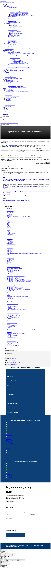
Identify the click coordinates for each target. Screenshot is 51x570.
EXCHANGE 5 (10, 211)
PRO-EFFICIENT (10, 222)
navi (23, 560)
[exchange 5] (6, 463)
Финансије (9, 339)
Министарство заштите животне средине (16, 282)
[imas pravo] (9, 435)
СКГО (8, 324)
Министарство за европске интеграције (15, 279)
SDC (8, 225)
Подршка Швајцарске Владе (13, 301)
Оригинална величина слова (10, 553)
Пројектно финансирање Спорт (14, 314)
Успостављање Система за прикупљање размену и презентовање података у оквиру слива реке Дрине (29, 338)
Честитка (9, 344)
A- (1, 553)
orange (17, 560)
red (13, 560)
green (8, 560)
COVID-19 (9, 208)
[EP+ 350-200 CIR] (9, 475)
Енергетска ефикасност (12, 235)
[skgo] (6, 426)
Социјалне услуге (11, 326)
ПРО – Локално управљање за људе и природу (17, 309)
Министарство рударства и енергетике (15, 287)
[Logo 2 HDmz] (9, 449)
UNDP (8, 229)
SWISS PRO (9, 227)
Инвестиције (10, 242)
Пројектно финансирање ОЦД (13, 313)
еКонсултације (10, 234)
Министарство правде (11, 286)
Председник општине (11, 306)
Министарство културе (12, 283)
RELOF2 (9, 224)
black (2, 560)
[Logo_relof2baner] (9, 474)
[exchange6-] (9, 477)
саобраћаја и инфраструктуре (13, 319)
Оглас (8, 295)
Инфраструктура (10, 245)
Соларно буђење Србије (12, 325)
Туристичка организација (12, 335)
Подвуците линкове (4, 561)
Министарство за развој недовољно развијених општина (19, 281)
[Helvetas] (6, 465)
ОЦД (8, 299)
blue (11, 560)
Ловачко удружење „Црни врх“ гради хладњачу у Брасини (15, 196)
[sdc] (6, 469)
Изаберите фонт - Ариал (5, 556)
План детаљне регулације (12, 300)
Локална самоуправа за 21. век (13, 267)
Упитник (9, 336)
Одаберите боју (4, 558)
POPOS (8, 218)
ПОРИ (8, 305)
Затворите (3, 551)
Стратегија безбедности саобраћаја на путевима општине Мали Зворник (22, 329)
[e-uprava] (6, 424)
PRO (8, 220)
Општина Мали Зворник (9, 145)
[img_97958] (6, 430)
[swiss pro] (6, 471)
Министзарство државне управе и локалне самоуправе (18, 289)
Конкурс (9, 257)
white (5, 560)
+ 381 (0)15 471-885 (12, 360)
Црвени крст (10, 343)
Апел (8, 231)
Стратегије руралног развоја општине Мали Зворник (18, 330)
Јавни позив (9, 250)
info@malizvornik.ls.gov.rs (14, 362)
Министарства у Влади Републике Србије (16, 276)
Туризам (9, 334)
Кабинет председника (11, 254)
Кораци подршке (10, 263)
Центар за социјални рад (12, 342)
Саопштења (9, 320)
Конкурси (9, 262)
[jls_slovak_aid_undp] (6, 467)
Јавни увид (9, 251)
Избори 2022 (10, 239)
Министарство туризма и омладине (14, 288)
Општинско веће (10, 298)
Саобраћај (9, 318)
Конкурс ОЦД (10, 260)
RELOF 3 (9, 223)
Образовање (9, 293)
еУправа (9, 236)
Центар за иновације (11, 341)
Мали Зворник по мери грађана (14, 270)
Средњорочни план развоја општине (15, 328)
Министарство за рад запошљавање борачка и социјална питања (20, 280)
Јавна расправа (10, 246)
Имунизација (10, 241)
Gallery (4, 177)
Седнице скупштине (11, 322)
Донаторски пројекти (11, 233)
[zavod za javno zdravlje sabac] (6, 452)
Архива (6, 350)
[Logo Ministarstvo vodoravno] (6, 422)
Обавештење (10, 292)
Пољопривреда (10, 302)
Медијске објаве (10, 272)
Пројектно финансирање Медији (14, 311)
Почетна (7, 134)
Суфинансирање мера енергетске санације (16, 333)
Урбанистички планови (12, 337)
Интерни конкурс (11, 244)
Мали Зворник (10, 269)
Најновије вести (10, 290)
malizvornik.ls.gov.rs (13, 364)
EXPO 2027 (9, 213)
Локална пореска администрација (14, 265)
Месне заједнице (10, 274)
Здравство (9, 237)
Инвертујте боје (4, 565)
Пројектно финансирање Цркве (14, 315)
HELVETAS (9, 214)
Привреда (9, 307)
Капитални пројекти (11, 255)
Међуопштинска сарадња (12, 273)
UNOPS (8, 230)
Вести (33, 145)
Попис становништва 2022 (12, 304)
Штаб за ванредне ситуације (13, 345)
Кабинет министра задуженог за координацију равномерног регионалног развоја (24, 253)
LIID (8, 217)
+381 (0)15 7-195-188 (13, 358)
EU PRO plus (10, 209)
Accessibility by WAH (4, 567)
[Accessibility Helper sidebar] (3, 550)
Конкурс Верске (10, 258)
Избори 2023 (10, 240)
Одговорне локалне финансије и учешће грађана (17, 296)
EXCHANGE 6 (10, 212)
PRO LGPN (9, 221)
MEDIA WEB (19, 546)
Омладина (9, 297)
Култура (9, 264)
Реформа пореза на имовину (13, 317)
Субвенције (9, 332)
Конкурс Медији (10, 259)
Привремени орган (11, 308)
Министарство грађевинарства (13, 277)
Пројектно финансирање (12, 310)
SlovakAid (9, 226)
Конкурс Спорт (10, 261)
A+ (3, 553)
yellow (20, 560)
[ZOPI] (6, 451)
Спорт (8, 327)
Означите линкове (4, 562)
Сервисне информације (12, 323)
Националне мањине (11, 291)
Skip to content (3, 1)
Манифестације (10, 271)
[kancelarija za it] (6, 428)
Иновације (9, 243)
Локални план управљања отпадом (14, 268)
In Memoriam (9, 215)
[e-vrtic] (6, 432)
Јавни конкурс (10, 248)
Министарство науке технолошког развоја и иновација (18, 285)
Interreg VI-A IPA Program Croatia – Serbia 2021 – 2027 (18, 216)
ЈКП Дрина (9, 252)
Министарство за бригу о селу (13, 278)
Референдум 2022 (10, 316)
